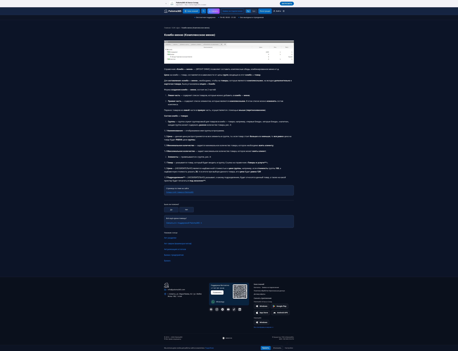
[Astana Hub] (288, 343)
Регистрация (265, 11)
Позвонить (217, 292)
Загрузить (287, 3)
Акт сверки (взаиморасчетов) (177, 243)
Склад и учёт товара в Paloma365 (179, 192)
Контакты (257, 287)
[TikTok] (234, 309)
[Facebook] (211, 309)
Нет (186, 209)
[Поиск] (203, 11)
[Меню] (283, 11)
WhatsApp (220, 302)
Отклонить (277, 348)
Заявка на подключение (232, 11)
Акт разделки (170, 237)
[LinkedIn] (240, 309)
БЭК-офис (176, 28)
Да (171, 209)
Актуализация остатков (175, 249)
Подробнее (209, 348)
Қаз (253, 11)
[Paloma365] (166, 285)
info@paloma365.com (176, 289)
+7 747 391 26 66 (217, 288)
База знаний (259, 284)
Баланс (167, 260)
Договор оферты (259, 294)
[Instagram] (217, 309)
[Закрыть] (166, 3)
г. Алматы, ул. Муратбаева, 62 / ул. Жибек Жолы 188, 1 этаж (185, 295)
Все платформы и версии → (263, 327)
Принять (265, 348)
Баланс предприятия (174, 255)
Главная (167, 28)
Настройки (289, 348)
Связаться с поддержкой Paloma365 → (184, 223)
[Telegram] (222, 309)
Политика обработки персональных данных (269, 291)
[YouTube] (228, 309)
